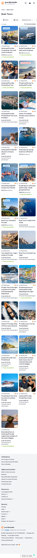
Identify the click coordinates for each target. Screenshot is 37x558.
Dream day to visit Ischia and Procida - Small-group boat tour (27, 188)
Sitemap (3, 535)
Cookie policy (28, 538)
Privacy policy (19, 538)
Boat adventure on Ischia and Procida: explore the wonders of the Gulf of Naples (9, 435)
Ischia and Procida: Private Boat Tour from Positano (9, 116)
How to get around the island (9, 462)
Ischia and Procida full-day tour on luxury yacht (9, 152)
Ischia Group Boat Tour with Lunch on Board (27, 49)
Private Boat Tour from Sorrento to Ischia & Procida (9, 398)
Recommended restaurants (9, 477)
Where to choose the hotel (9, 479)
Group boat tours (6, 484)
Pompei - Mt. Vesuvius (7, 521)
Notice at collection (28, 556)
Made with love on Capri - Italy (9, 544)
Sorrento (4, 514)
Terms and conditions (7, 538)
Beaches (3, 474)
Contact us (4, 496)
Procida (3, 507)
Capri (2, 509)
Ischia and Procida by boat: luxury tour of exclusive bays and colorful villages (26, 361)
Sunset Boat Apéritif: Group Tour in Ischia (8, 187)
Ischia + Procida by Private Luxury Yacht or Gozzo (27, 116)
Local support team (6, 492)
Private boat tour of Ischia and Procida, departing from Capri (26, 289)
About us (3, 494)
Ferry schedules (6, 464)
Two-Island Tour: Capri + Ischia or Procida (9, 254)
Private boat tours (6, 481)
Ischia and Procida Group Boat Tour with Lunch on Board (8, 50)
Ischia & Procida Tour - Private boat (9, 359)
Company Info (30, 533)
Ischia (3, 519)
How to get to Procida (7, 459)
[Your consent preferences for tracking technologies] (34, 555)
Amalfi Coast (5, 511)
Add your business (6, 499)
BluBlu (7, 530)
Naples (3, 516)
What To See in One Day (8, 472)
